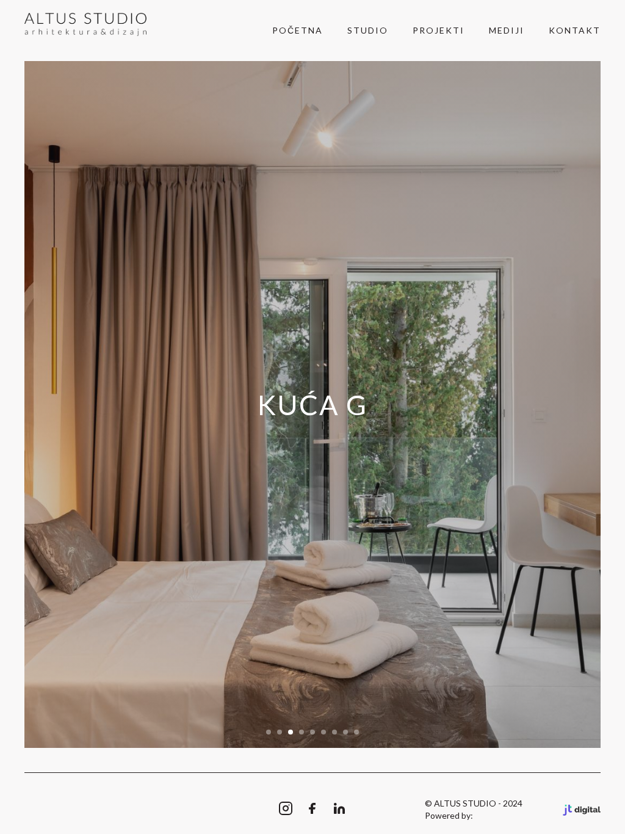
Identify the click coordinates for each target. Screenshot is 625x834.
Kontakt (575, 30)
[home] (85, 25)
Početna (297, 30)
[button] (268, 732)
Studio (367, 30)
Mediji (506, 30)
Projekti (438, 30)
